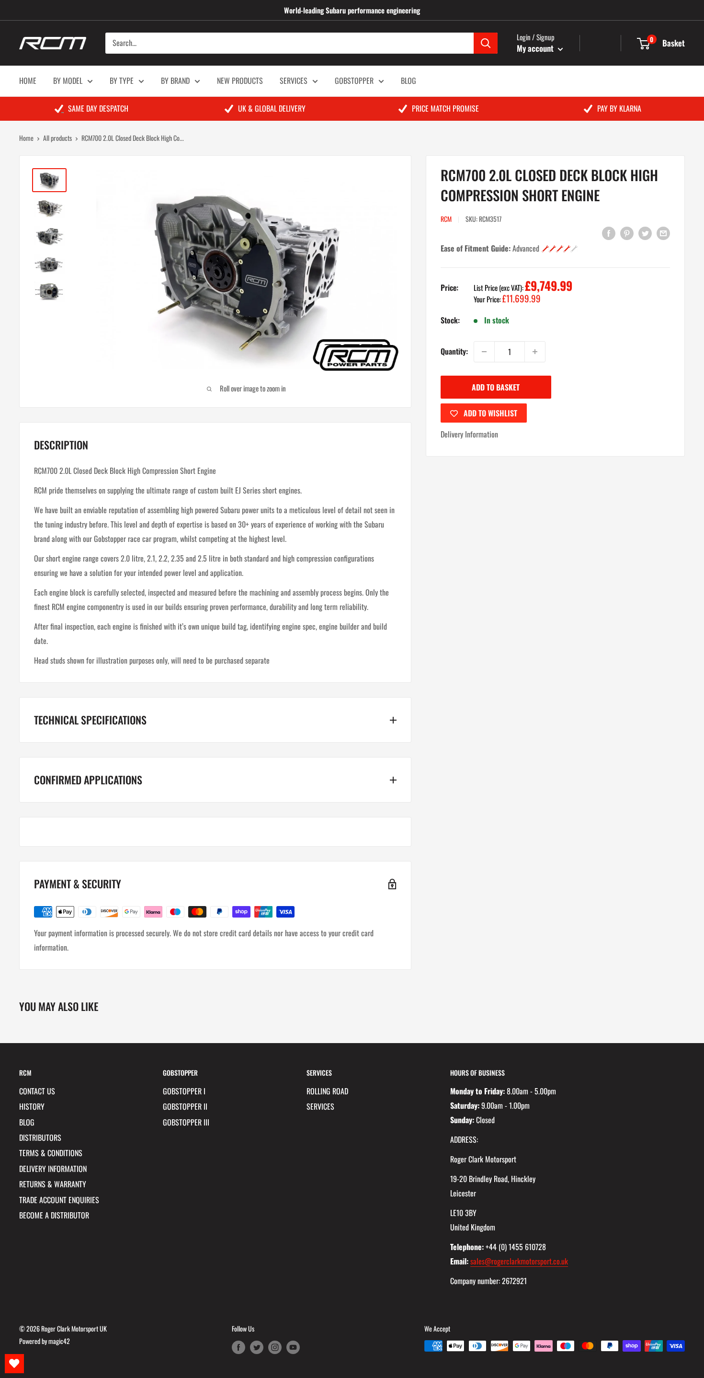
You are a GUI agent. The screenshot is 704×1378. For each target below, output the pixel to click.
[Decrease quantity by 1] (484, 352)
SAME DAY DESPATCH (98, 108)
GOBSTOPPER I (184, 1091)
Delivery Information (469, 434)
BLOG (408, 80)
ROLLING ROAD (327, 1091)
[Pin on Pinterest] (627, 233)
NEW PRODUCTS (240, 80)
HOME (27, 80)
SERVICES (293, 80)
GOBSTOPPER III (186, 1122)
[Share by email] (663, 233)
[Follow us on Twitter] (256, 1347)
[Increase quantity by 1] (535, 352)
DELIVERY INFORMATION (53, 1168)
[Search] (486, 43)
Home (26, 138)
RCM (446, 219)
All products (57, 138)
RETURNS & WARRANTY (52, 1184)
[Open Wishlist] (14, 1363)
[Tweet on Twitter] (645, 233)
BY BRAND (175, 80)
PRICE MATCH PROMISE (445, 108)
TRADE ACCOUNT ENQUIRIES (59, 1200)
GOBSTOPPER (354, 80)
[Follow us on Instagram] (275, 1347)
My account (536, 48)
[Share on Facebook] (608, 233)
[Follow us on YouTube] (293, 1347)
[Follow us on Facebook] (238, 1347)
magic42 (59, 1341)
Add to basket (496, 387)
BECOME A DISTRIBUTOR (54, 1215)
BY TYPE (122, 80)
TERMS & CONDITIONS (50, 1153)
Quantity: (454, 351)
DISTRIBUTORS (40, 1137)
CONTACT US (37, 1091)
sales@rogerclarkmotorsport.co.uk (519, 1261)
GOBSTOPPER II (185, 1106)
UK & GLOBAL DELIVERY (272, 108)
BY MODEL (67, 80)
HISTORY (32, 1106)
